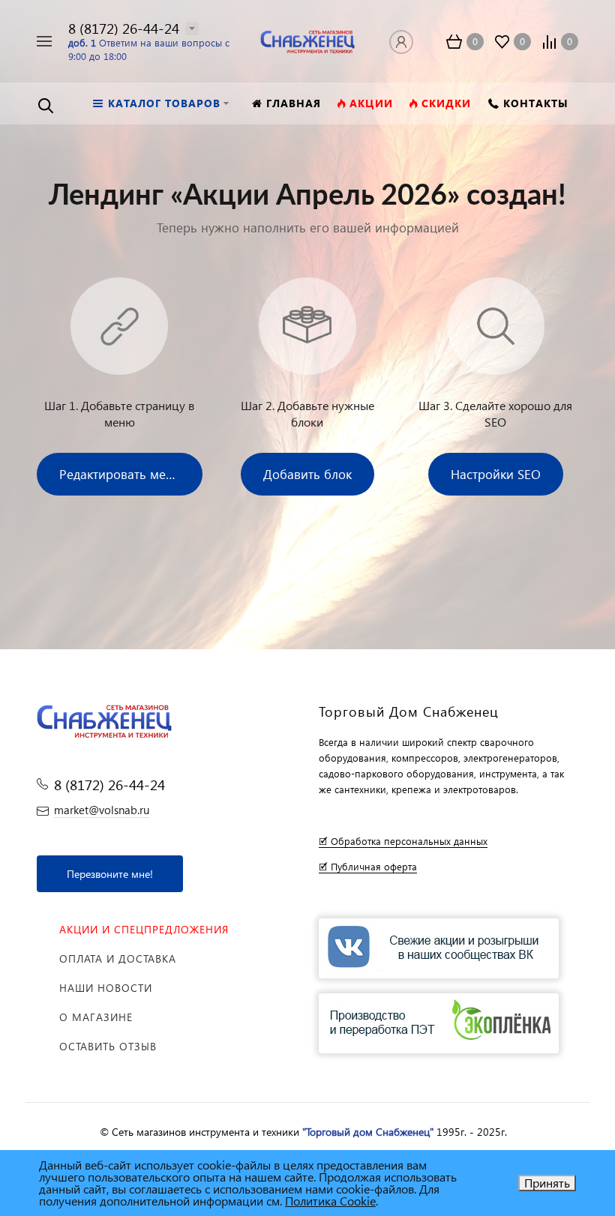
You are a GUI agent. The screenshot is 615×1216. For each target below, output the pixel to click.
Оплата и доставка (117, 958)
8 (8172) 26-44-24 (123, 28)
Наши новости (105, 988)
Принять (547, 1183)
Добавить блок (307, 474)
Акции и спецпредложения (144, 929)
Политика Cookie (330, 1201)
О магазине (96, 1017)
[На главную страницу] (307, 39)
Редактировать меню (121, 474)
